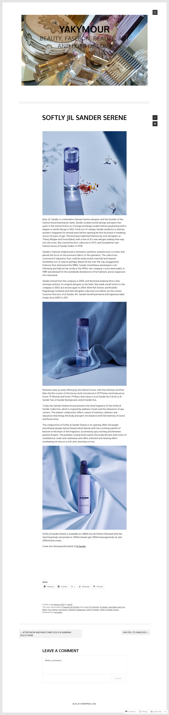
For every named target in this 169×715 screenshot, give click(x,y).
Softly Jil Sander (92, 610)
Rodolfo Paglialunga (77, 610)
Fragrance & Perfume (71, 607)
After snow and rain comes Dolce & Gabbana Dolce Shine (45, 634)
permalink (58, 612)
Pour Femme (53, 610)
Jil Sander (81, 546)
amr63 (69, 604)
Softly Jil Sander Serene (109, 610)
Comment (118, 678)
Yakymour (84, 29)
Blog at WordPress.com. (84, 704)
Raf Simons (63, 610)
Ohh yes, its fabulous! (136, 632)
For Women (94, 607)
